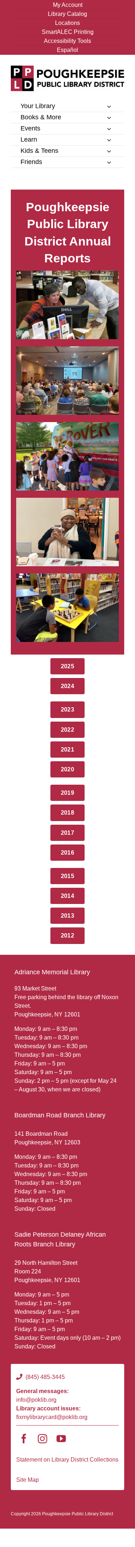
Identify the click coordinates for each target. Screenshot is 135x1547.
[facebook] (23, 1438)
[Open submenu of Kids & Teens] (109, 151)
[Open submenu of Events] (109, 128)
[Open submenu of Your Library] (109, 106)
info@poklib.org (36, 1400)
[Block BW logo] (67, 68)
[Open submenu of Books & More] (109, 117)
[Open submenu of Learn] (109, 139)
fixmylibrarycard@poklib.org (51, 1417)
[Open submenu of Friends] (109, 162)
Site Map (27, 1480)
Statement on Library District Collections (67, 1460)
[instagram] (42, 1438)
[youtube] (61, 1438)
